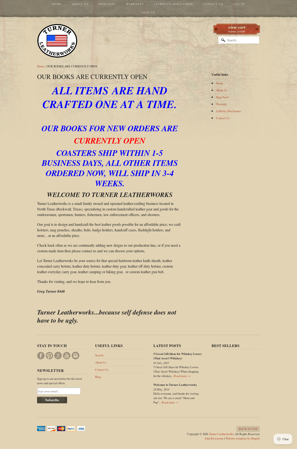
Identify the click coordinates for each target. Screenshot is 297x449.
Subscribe (52, 399)
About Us (80, 4)
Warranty (135, 4)
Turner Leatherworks (221, 434)
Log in (239, 4)
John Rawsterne (214, 438)
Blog (98, 377)
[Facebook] (41, 355)
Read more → (182, 376)
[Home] (57, 51)
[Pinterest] (49, 355)
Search (99, 355)
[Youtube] (67, 355)
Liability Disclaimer (173, 4)
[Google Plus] (58, 355)
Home (57, 4)
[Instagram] (75, 355)
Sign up (148, 12)
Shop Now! (107, 4)
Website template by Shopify (243, 438)
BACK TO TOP (248, 429)
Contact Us (213, 4)
